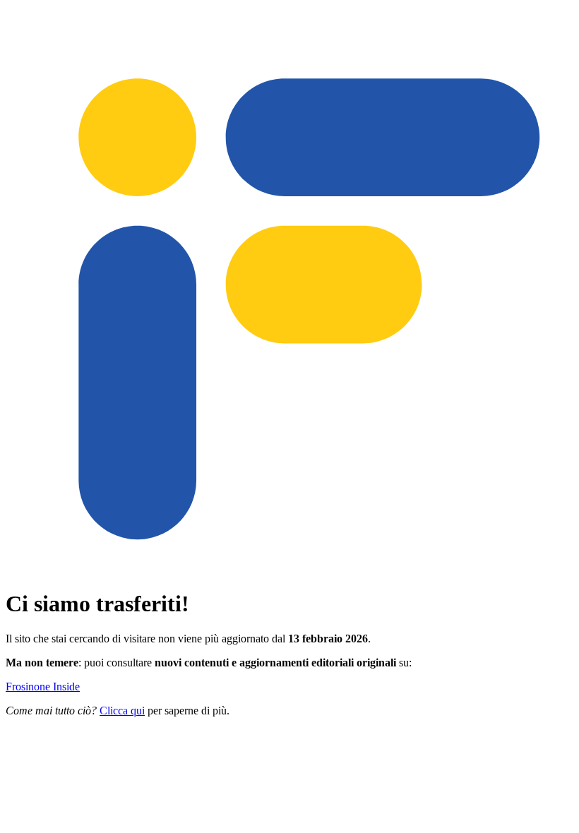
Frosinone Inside (43, 687)
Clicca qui (122, 711)
